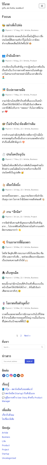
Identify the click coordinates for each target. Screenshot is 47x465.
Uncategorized (9, 457)
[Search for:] (23, 346)
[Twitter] (7, 375)
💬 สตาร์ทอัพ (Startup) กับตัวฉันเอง (18, 393)
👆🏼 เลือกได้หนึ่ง (11, 185)
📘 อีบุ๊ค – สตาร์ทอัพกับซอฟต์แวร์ (17, 389)
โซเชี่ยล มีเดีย (8, 419)
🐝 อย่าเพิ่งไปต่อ (12, 25)
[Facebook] (3, 375)
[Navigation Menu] (42, 6)
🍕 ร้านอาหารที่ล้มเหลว (16, 242)
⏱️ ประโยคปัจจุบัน (13, 154)
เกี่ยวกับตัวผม (8, 414)
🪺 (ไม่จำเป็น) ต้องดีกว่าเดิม (18, 124)
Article (27, 30)
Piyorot (8, 30)
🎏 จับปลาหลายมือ (13, 90)
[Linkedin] (14, 375)
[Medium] (18, 375)
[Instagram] (11, 375)
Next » (27, 335)
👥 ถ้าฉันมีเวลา (11, 55)
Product (33, 60)
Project (34, 216)
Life (4, 441)
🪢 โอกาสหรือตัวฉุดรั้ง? (16, 303)
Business (35, 30)
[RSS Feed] (22, 375)
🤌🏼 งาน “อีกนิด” (12, 212)
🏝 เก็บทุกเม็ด (10, 272)
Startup (5, 453)
